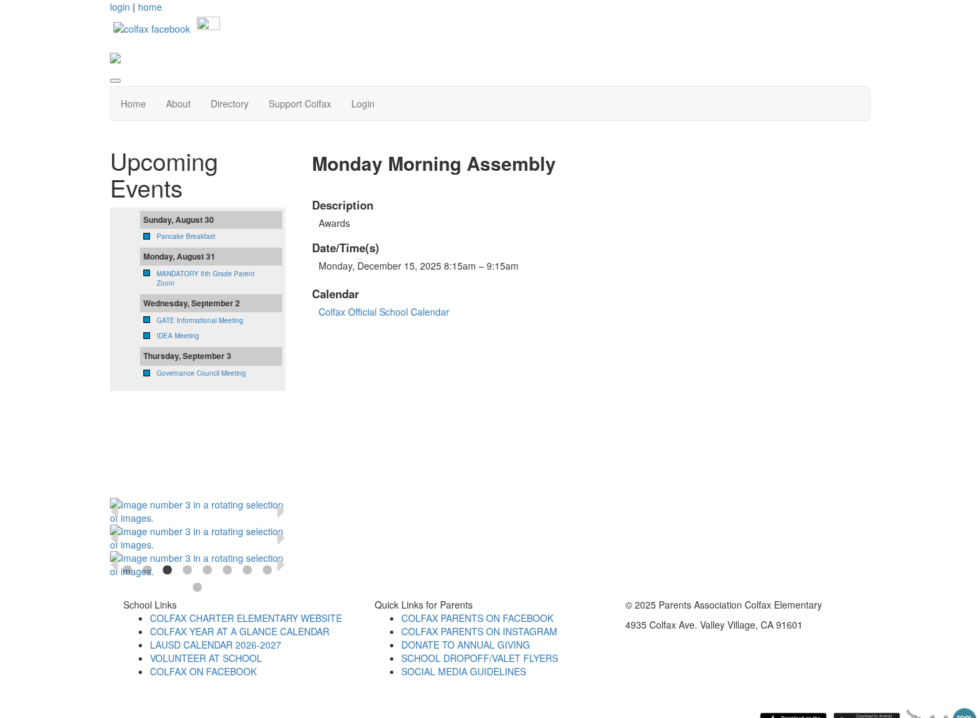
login (120, 6)
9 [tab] (197, 588)
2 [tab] (147, 570)
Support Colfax (300, 103)
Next (281, 511)
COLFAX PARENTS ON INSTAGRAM (479, 631)
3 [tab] (167, 570)
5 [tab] (207, 570)
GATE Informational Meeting (200, 320)
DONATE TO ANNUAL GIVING (465, 644)
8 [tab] (267, 570)
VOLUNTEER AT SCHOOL (206, 658)
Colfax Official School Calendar (384, 311)
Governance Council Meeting (201, 373)
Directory (230, 103)
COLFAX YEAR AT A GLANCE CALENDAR (239, 631)
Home (133, 103)
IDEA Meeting (178, 335)
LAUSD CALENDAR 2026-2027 (215, 644)
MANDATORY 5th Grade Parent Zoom (206, 278)
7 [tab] (247, 570)
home (150, 6)
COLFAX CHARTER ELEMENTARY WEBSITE (246, 618)
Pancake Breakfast (186, 236)
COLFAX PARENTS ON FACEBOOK (477, 618)
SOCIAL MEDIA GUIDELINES (463, 671)
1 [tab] (127, 570)
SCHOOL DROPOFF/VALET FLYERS (479, 658)
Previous (114, 511)
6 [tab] (227, 570)
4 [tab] (187, 570)
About (178, 103)
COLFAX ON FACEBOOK (203, 671)
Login (363, 103)
